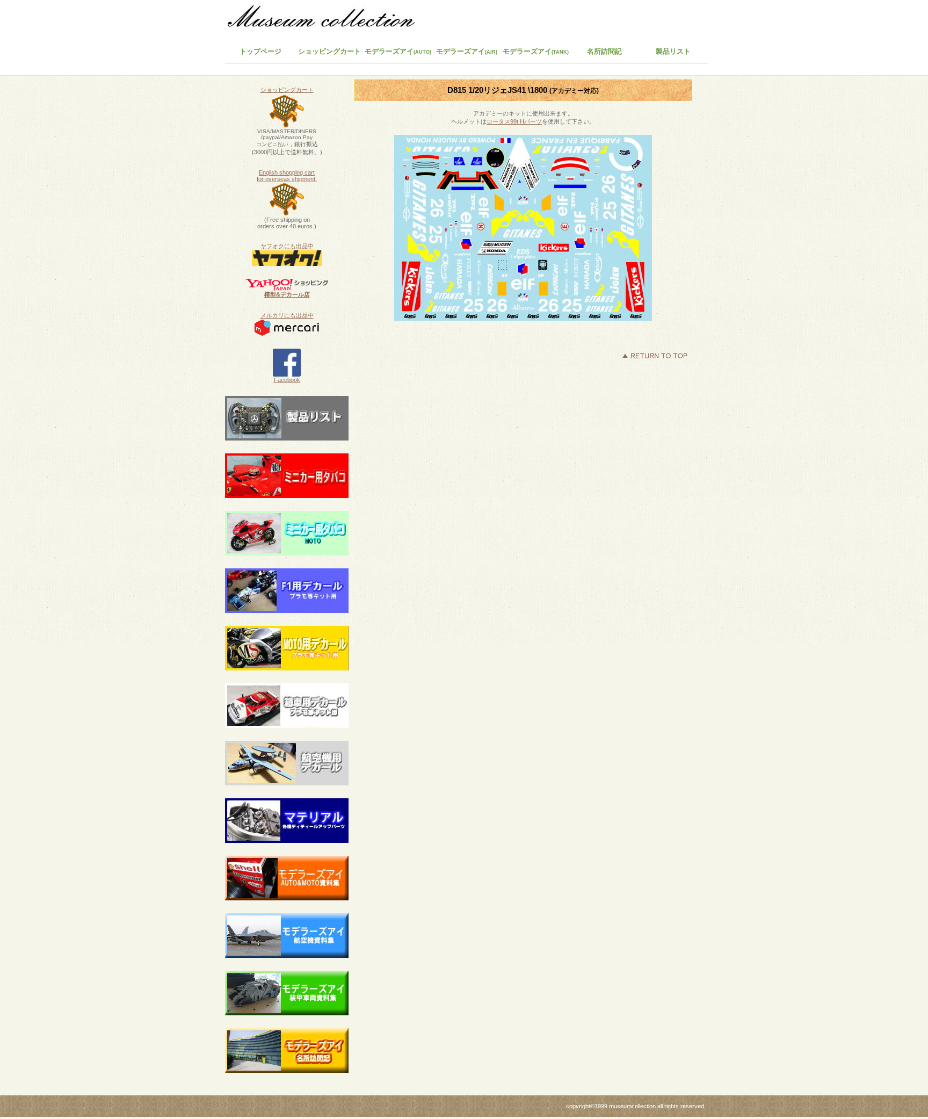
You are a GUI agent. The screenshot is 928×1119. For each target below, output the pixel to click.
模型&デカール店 (287, 294)
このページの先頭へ (655, 355)
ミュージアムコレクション (327, 18)
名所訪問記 (604, 51)
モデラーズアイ (536, 51)
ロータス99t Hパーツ (514, 121)
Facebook (287, 380)
